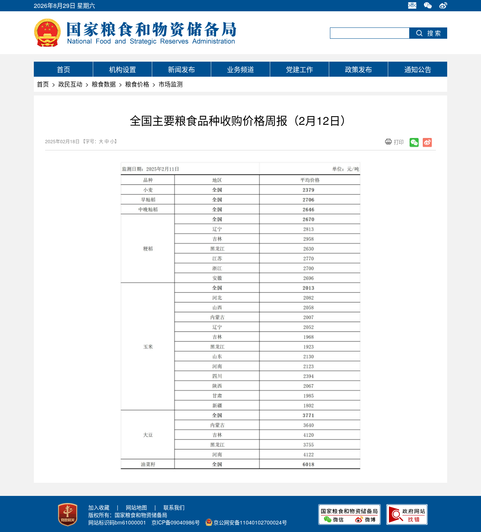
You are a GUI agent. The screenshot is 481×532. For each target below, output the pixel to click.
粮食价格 (137, 84)
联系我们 (174, 507)
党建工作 (299, 69)
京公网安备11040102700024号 (250, 522)
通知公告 (417, 69)
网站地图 (136, 507)
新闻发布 (181, 69)
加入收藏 (98, 507)
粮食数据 (104, 84)
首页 (63, 69)
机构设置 (122, 69)
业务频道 (240, 69)
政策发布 (358, 69)
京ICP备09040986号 (175, 522)
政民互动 (70, 84)
